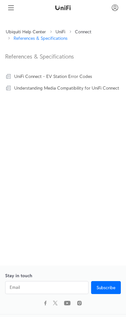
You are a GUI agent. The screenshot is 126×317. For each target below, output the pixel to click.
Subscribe (106, 287)
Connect (83, 31)
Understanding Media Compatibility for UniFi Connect (66, 88)
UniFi (60, 31)
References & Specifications (41, 38)
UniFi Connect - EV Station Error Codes (53, 76)
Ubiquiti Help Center (26, 31)
